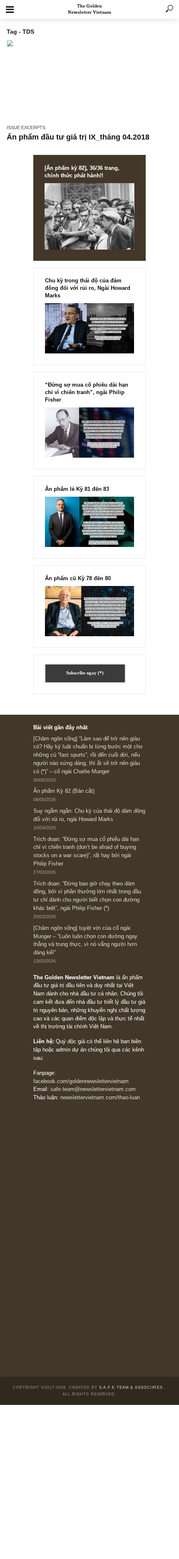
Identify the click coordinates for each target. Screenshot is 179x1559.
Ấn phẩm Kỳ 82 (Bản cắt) (63, 791)
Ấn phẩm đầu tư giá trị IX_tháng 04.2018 (78, 137)
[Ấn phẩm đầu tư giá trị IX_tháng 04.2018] (89, 79)
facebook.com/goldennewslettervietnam (81, 1081)
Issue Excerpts (26, 127)
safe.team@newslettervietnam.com (93, 1089)
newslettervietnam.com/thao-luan (100, 1098)
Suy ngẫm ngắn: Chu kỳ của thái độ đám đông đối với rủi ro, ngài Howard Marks (89, 815)
